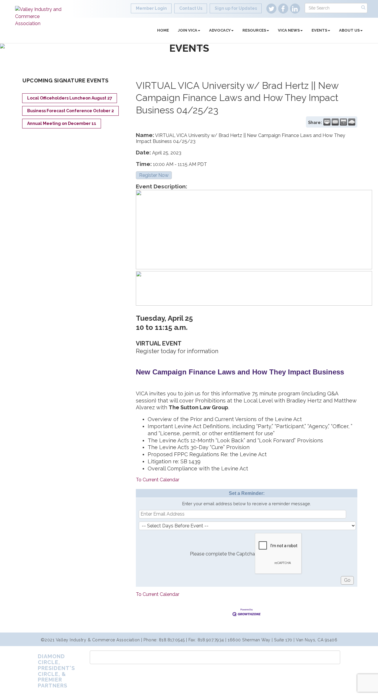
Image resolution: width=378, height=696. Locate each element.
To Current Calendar (157, 480)
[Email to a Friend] (335, 121)
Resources (254, 30)
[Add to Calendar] (343, 121)
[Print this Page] (326, 121)
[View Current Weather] (351, 121)
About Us (349, 30)
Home (163, 30)
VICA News (289, 30)
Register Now (154, 175)
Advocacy (220, 30)
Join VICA (187, 30)
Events (319, 30)
